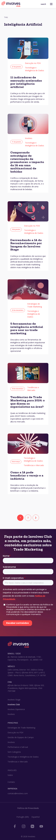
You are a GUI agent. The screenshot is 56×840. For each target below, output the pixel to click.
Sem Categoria (14, 752)
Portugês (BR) (22, 817)
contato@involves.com (18, 793)
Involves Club (14, 704)
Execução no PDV (33, 63)
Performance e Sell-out (18, 747)
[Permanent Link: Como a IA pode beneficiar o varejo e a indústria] (28, 453)
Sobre (10, 775)
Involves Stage (14, 699)
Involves (28, 138)
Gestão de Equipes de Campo (21, 737)
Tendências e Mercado (34, 465)
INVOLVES (12, 770)
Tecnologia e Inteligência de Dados (33, 314)
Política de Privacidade (28, 808)
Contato (11, 782)
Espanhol (36, 817)
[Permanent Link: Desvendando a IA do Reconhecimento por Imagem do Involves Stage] (28, 220)
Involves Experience (16, 709)
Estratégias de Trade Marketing (21, 727)
